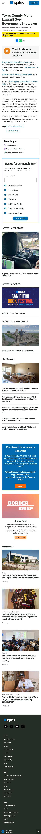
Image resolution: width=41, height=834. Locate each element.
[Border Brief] (20, 506)
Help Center (7, 796)
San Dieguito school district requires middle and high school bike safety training (19, 658)
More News (7, 546)
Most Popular (8, 359)
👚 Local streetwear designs (14, 149)
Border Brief (20, 521)
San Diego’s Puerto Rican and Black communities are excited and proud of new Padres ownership (19, 616)
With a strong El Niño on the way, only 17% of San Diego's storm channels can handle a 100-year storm (19, 399)
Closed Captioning (9, 779)
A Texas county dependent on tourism (16, 62)
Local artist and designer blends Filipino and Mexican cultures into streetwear (19, 428)
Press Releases (8, 756)
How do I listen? (8, 789)
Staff (5, 763)
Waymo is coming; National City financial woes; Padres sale (20, 275)
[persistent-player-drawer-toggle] (38, 831)
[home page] (17, 3)
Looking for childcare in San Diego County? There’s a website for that (18, 419)
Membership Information (11, 812)
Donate (20, 486)
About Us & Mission (9, 739)
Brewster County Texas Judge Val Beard (17, 74)
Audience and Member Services (13, 776)
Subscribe (20, 218)
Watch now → (20, 537)
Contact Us (7, 782)
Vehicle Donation (9, 822)
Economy (4, 573)
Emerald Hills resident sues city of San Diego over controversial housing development (20, 699)
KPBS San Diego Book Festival (13, 313)
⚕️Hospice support (11, 145)
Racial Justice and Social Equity (10, 612)
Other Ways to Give (9, 816)
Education (4, 653)
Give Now (34, 3)
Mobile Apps (7, 753)
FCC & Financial (8, 749)
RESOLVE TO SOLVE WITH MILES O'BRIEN (17, 351)
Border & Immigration (15, 126)
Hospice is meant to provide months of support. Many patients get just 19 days (20, 389)
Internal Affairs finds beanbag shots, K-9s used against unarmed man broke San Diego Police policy (20, 410)
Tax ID (5, 819)
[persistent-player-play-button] (3, 831)
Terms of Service (8, 767)
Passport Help (8, 793)
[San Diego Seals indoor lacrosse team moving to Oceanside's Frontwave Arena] (20, 560)
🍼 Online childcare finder (13, 153)
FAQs (5, 786)
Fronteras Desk (13, 130)
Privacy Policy (8, 760)
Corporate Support (9, 805)
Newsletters (7, 742)
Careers (6, 746)
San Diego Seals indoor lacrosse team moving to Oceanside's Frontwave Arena (20, 576)
